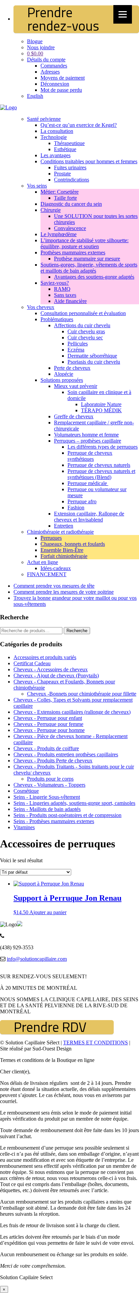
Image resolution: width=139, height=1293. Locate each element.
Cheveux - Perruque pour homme (49, 730)
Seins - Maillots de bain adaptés (47, 809)
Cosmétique (26, 791)
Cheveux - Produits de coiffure (46, 748)
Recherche (76, 630)
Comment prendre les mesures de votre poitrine (63, 592)
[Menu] (122, 14)
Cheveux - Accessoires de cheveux (50, 669)
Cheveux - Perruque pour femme (48, 724)
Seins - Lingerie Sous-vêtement (46, 797)
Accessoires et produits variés (44, 657)
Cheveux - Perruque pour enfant (47, 718)
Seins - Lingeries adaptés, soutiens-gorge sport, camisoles (74, 803)
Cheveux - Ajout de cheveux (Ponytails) (56, 675)
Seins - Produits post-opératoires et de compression (67, 815)
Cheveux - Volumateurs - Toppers (49, 785)
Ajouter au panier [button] (47, 912)
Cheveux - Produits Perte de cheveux (52, 760)
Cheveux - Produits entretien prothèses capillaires (65, 754)
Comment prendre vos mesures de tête (53, 586)
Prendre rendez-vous (63, 19)
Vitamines (24, 827)
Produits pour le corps (50, 779)
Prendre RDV (50, 1027)
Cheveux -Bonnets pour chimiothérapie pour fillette (81, 694)
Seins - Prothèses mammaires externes (53, 821)
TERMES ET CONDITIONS (95, 1042)
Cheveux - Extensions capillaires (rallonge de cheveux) (72, 712)
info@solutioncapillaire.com (37, 959)
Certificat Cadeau (32, 663)
